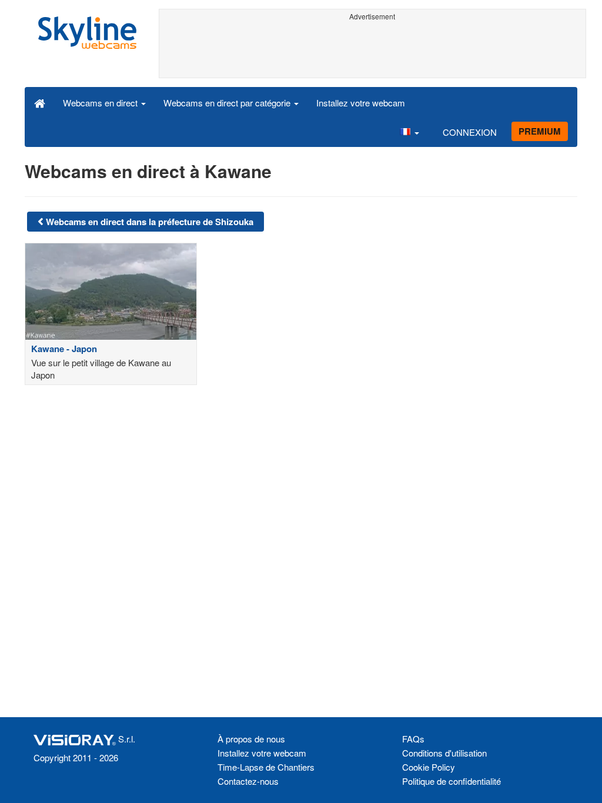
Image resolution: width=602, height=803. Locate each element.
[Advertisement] (372, 51)
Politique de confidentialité (451, 781)
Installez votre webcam (360, 102)
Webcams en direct (101, 102)
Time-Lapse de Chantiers (266, 767)
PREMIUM (540, 131)
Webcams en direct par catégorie (228, 102)
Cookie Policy (428, 767)
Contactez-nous (248, 781)
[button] (409, 131)
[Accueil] (39, 102)
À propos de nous (251, 738)
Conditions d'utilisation (444, 753)
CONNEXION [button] (470, 132)
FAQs (413, 738)
